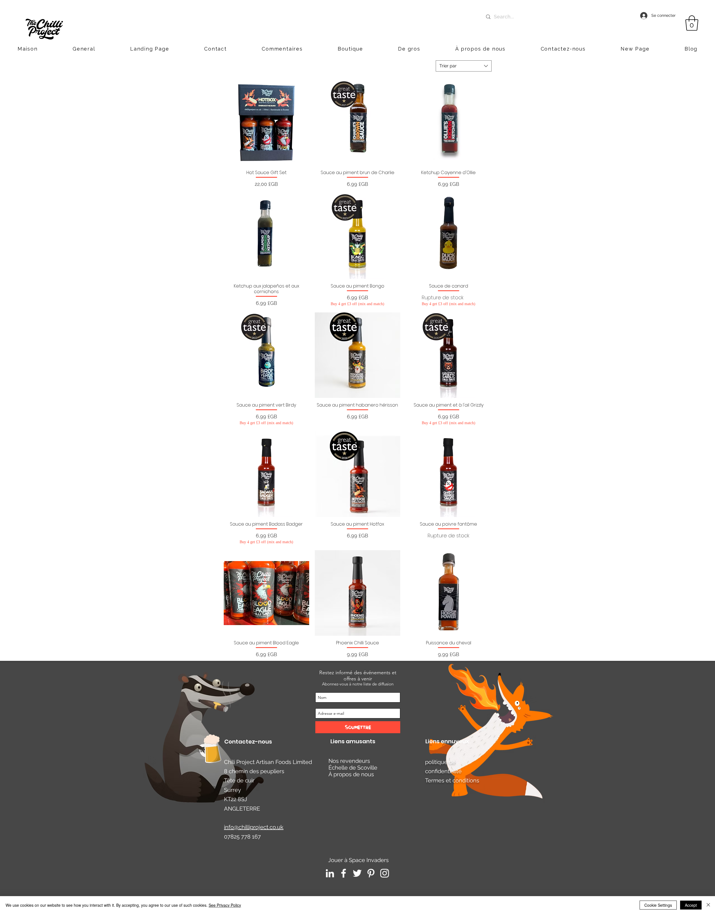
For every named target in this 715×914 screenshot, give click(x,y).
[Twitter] (357, 873)
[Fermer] (708, 905)
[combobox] (464, 66)
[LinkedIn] (330, 873)
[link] (691, 23)
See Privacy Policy (225, 905)
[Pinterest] (371, 873)
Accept (691, 905)
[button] (563, 49)
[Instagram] (384, 873)
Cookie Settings (658, 905)
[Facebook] (343, 873)
